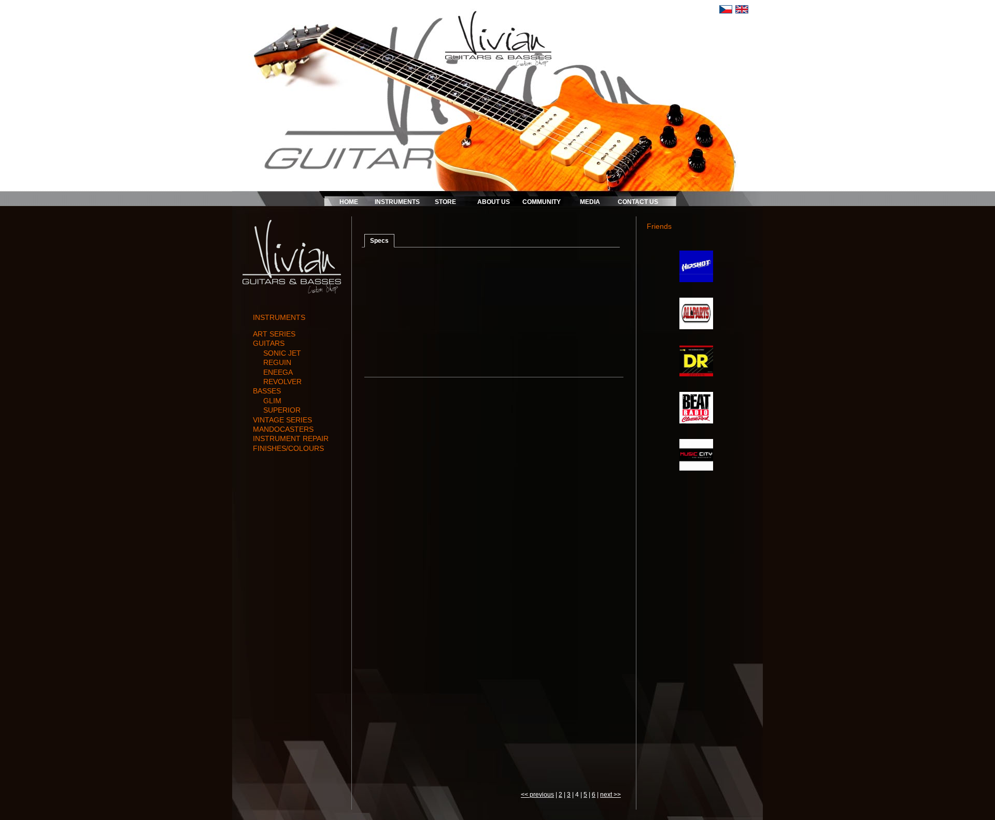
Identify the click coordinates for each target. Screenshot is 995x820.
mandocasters (283, 429)
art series (274, 334)
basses (267, 391)
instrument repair (291, 438)
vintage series (282, 420)
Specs (379, 240)
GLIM (272, 401)
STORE (445, 202)
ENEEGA (278, 372)
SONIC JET (282, 353)
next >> (610, 794)
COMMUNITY (541, 202)
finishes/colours (288, 448)
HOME (348, 202)
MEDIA (590, 202)
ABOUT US (493, 202)
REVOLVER (282, 381)
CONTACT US (638, 202)
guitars (269, 343)
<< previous (537, 794)
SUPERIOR (282, 410)
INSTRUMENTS (397, 202)
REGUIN (277, 362)
